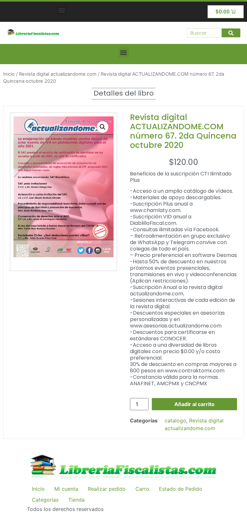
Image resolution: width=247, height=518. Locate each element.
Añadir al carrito (194, 404)
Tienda (76, 500)
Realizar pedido (107, 489)
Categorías (45, 500)
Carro (142, 489)
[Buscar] (231, 33)
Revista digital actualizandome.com (57, 74)
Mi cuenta (66, 489)
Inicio (9, 74)
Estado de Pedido (180, 489)
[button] (62, 10)
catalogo (175, 420)
